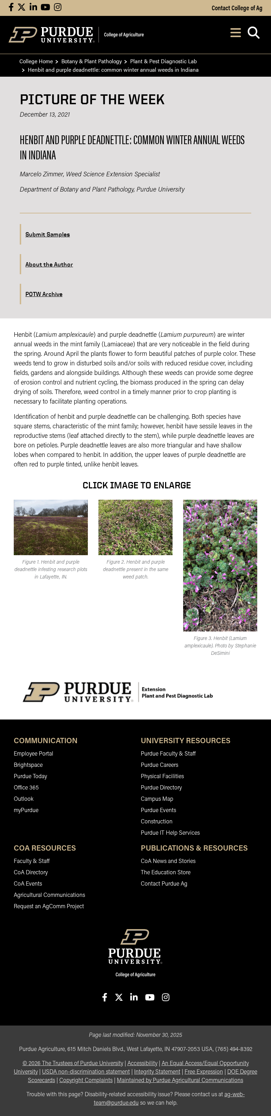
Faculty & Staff (31, 861)
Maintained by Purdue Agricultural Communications (180, 1080)
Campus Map (157, 799)
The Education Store (166, 873)
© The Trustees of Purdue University (73, 1064)
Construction (157, 822)
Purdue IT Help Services (170, 833)
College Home (36, 61)
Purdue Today (30, 777)
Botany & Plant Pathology (91, 61)
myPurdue (26, 810)
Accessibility (142, 1064)
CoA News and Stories (168, 861)
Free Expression (204, 1072)
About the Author (49, 264)
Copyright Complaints (86, 1080)
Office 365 (26, 788)
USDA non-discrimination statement (86, 1072)
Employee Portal (33, 754)
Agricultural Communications (49, 895)
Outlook (24, 799)
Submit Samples (47, 234)
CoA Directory (31, 873)
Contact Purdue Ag (164, 884)
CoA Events (28, 884)
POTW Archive (43, 294)
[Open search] (254, 35)
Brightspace (28, 765)
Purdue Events (158, 810)
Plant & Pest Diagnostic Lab (163, 61)
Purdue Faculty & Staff (168, 754)
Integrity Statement (157, 1072)
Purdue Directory (161, 788)
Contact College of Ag (237, 7)
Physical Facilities (162, 777)
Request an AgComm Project (49, 907)
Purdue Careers (159, 765)
